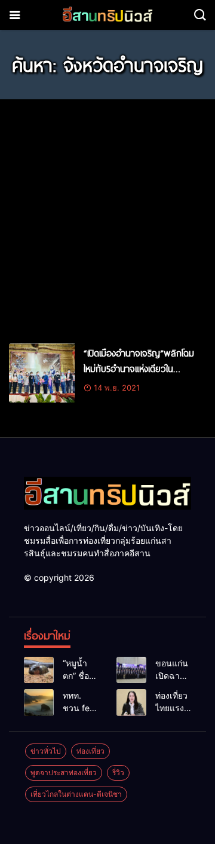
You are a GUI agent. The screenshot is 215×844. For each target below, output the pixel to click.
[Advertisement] (107, 216)
